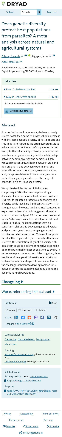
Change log (11, 282)
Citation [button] (9, 303)
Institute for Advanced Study (19, 354)
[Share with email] (49, 317)
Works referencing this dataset (26, 292)
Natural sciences (26, 339)
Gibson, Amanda (11, 56)
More (50, 12)
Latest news (32, 426)
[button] (31, 89)
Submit (10, 12)
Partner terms (16, 420)
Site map (48, 420)
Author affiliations (11, 62)
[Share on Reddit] (29, 317)
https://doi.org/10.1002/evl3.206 (24, 381)
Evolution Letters (39, 377)
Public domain (22, 324)
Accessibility (26, 414)
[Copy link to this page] (55, 318)
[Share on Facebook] (42, 317)
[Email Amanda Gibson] (25, 56)
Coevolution (10, 339)
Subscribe (54, 426)
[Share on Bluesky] (23, 317)
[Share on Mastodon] (35, 317)
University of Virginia (15, 362)
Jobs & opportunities (32, 433)
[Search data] (39, 12)
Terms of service (50, 414)
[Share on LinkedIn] (16, 317)
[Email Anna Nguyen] (54, 56)
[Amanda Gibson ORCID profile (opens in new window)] (29, 56)
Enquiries (10, 426)
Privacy (7, 414)
